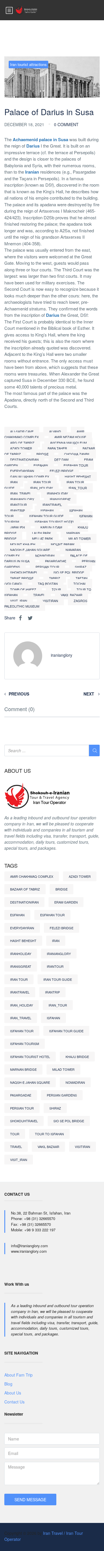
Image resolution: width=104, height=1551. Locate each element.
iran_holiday (41, 487)
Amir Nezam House (70, 437)
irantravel (52, 504)
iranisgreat (60, 499)
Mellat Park (42, 538)
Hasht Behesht (78, 476)
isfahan (47, 510)
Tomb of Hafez (23, 589)
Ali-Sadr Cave (22, 431)
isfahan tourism (24, 1043)
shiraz (80, 566)
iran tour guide (57, 979)
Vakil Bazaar (71, 595)
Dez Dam (61, 459)
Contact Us (14, 1402)
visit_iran (18, 600)
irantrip (17, 510)
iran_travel (20, 493)
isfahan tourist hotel (55, 521)
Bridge (42, 454)
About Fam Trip (18, 1375)
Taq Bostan (48, 583)
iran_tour (77, 487)
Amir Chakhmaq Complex (44, 434)
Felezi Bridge (61, 470)
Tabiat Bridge (22, 578)
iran (14, 482)
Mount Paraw (62, 544)
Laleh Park (41, 533)
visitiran (50, 600)
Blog (8, 1384)
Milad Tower (79, 538)
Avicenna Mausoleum (68, 442)
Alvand (55, 431)
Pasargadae (55, 561)
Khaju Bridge (77, 1056)
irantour (18, 504)
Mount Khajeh (22, 544)
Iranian (32, 172)
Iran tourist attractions (28, 64)
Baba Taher (57, 448)
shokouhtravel (24, 572)
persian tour (47, 566)
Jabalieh (17, 527)
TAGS (11, 866)
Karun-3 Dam (51, 527)
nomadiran (45, 555)
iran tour (42, 482)
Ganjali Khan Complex (29, 476)
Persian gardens (62, 1095)
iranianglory (22, 499)
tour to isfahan (49, 1133)
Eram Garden (66, 902)
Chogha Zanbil (77, 454)
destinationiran (24, 459)
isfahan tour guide (46, 516)
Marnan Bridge (23, 1069)
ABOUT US (17, 771)
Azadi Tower (21, 448)
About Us (12, 1393)
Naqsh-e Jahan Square (30, 549)
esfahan (41, 465)
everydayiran (22, 470)
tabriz (54, 578)
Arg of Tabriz (22, 442)
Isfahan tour (22, 1031)
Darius (33, 146)
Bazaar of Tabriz (25, 889)
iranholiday (57, 493)
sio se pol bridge (68, 572)
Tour (56, 589)
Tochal (79, 583)
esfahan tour (76, 465)
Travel (39, 595)
